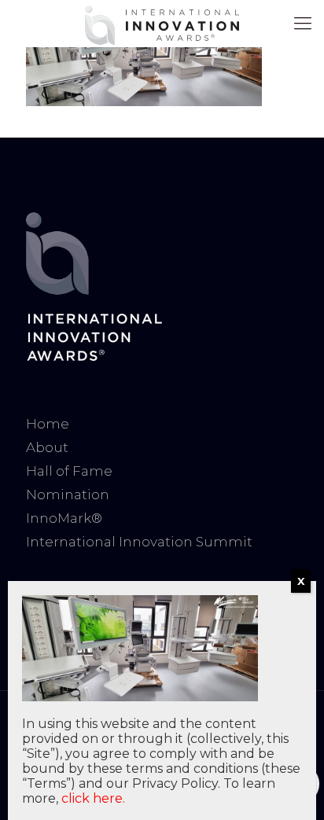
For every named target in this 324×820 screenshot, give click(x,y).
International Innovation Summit (139, 542)
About (47, 447)
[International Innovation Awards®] (162, 23)
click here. (93, 798)
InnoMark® (64, 518)
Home (47, 424)
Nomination (67, 494)
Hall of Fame (69, 471)
